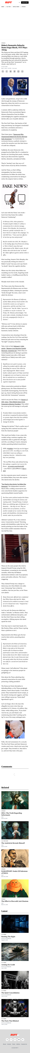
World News (16, 6)
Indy (2, 817)
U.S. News (3, 934)
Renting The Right (8, 936)
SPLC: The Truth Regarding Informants (11, 814)
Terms (13, 1044)
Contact (9, 1044)
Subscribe (24, 2)
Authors (18, 1044)
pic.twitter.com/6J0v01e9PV (16, 466)
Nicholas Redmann (6, 938)
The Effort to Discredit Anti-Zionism (14, 901)
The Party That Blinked (10, 1021)
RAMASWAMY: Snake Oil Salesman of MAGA (14, 872)
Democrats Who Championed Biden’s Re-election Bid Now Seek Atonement (14, 136)
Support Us (24, 1044)
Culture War (4, 840)
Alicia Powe (4, 66)
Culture (8, 6)
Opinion (24, 6)
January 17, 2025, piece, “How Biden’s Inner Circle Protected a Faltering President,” (14, 402)
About (4, 1044)
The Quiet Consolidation (10, 993)
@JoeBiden (10, 448)
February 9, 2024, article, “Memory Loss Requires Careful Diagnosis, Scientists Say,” (13, 348)
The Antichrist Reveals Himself (13, 843)
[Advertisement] (15, 24)
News (2, 6)
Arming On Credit (8, 965)
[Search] (19, 2)
